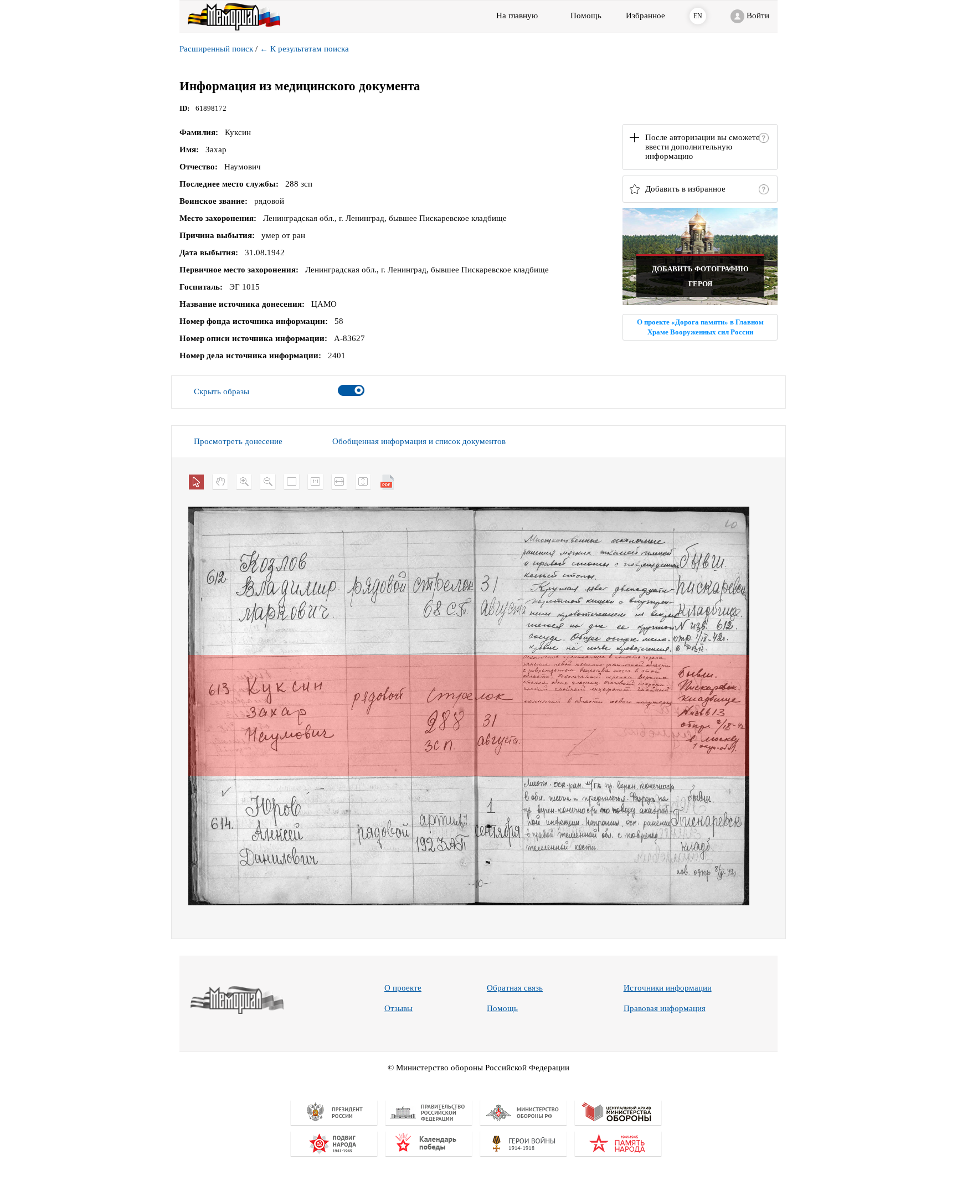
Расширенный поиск (216, 48)
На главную (517, 15)
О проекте (402, 987)
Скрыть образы (221, 391)
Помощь (502, 1008)
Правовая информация (665, 1008)
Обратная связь (515, 987)
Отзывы (398, 1008)
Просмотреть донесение (238, 441)
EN (697, 16)
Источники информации (668, 987)
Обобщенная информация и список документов (419, 441)
